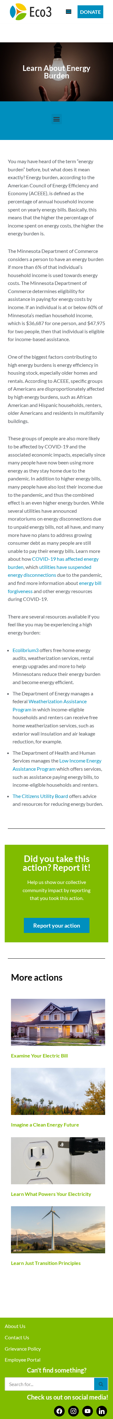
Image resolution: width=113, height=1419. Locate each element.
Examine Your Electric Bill (39, 1055)
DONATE (90, 12)
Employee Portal (22, 1360)
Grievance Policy (23, 1349)
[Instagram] (73, 1410)
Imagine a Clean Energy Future (45, 1124)
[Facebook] (59, 1410)
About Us (15, 1326)
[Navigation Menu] (68, 11)
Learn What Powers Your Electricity (51, 1194)
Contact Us (17, 1337)
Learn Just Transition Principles (46, 1263)
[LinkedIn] (101, 1410)
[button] (56, 119)
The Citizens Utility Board (40, 796)
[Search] (101, 1384)
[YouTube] (87, 1410)
